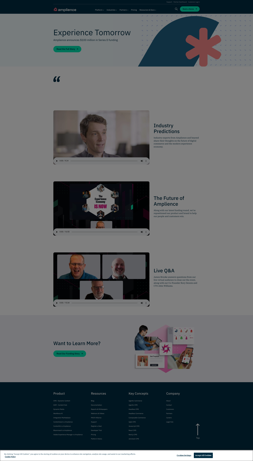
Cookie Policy (10, 456)
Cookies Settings (184, 455)
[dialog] (126, 455)
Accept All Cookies (203, 455)
